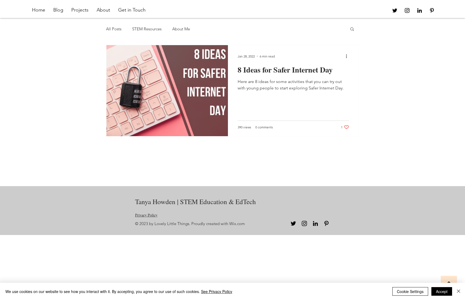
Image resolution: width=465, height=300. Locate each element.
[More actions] (348, 56)
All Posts (113, 28)
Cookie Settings (410, 291)
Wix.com (237, 223)
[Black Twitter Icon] (395, 10)
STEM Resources (146, 28)
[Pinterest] (326, 223)
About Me (181, 28)
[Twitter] (293, 223)
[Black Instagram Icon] (407, 10)
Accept (442, 291)
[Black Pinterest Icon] (432, 10)
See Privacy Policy (216, 291)
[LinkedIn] (315, 223)
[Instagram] (304, 223)
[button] (80, 10)
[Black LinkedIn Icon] (419, 10)
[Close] (458, 291)
